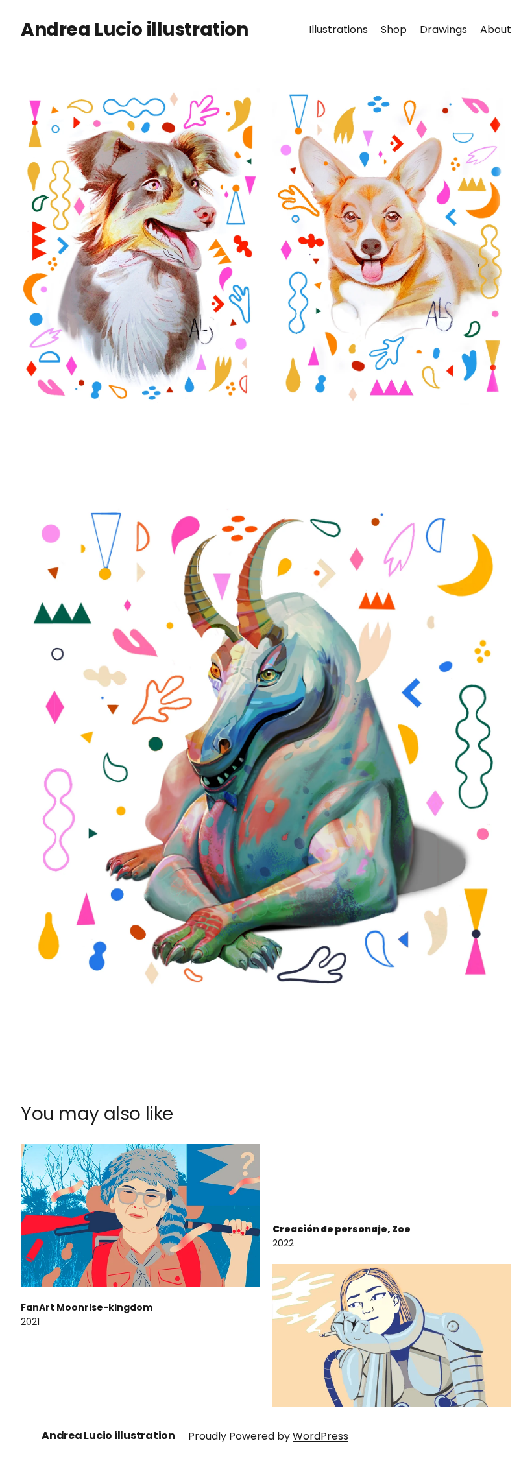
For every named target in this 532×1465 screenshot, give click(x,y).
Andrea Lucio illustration (134, 29)
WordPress (320, 1436)
